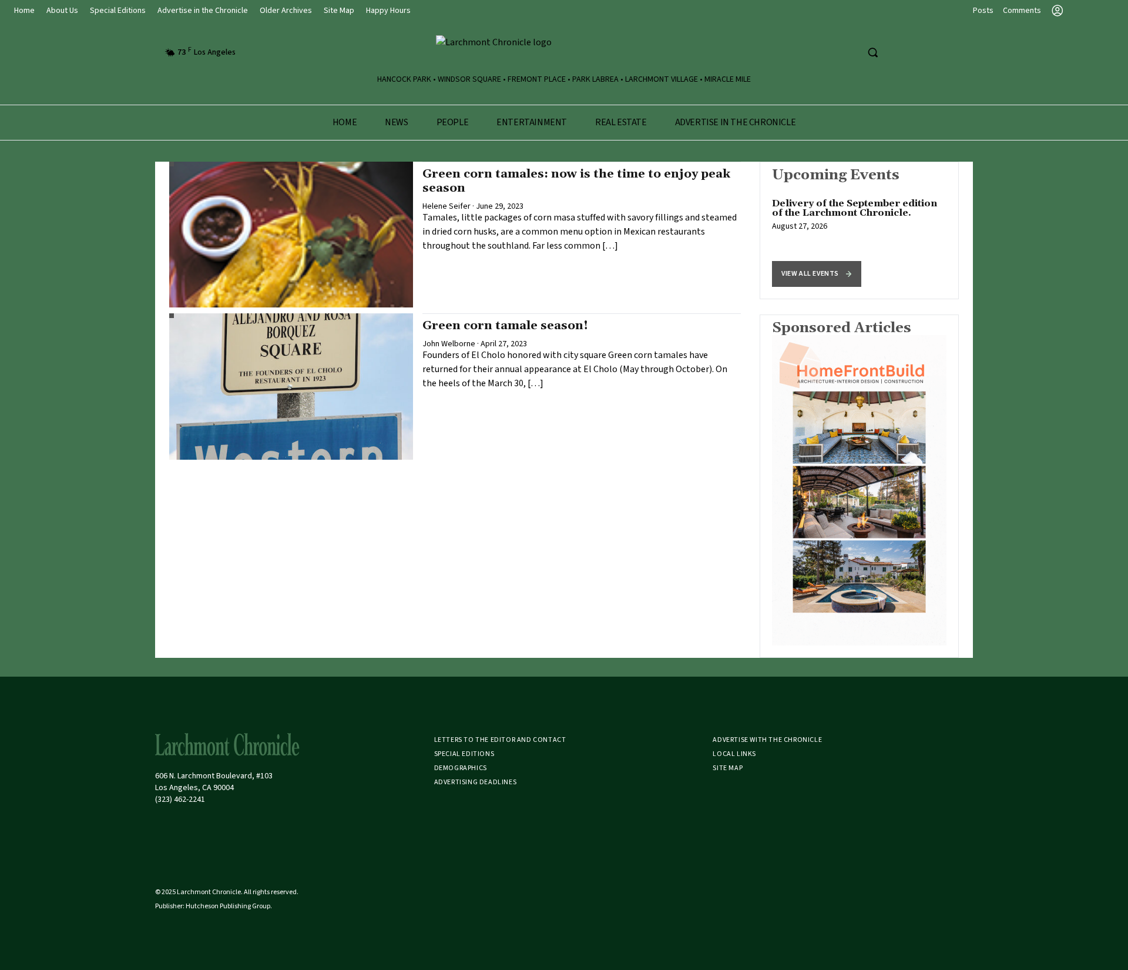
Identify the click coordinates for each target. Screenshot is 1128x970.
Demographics (460, 768)
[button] (816, 274)
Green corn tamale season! (505, 325)
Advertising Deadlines (475, 782)
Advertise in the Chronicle (202, 10)
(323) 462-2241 (180, 799)
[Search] (872, 52)
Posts (983, 10)
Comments (1022, 10)
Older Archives (286, 10)
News (396, 122)
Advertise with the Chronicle (767, 740)
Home (24, 10)
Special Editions (118, 10)
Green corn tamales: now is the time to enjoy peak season (576, 181)
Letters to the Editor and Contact (500, 740)
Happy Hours (388, 10)
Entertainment (531, 122)
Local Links (734, 754)
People (453, 122)
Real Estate (621, 122)
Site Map (339, 10)
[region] (859, 230)
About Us (62, 10)
